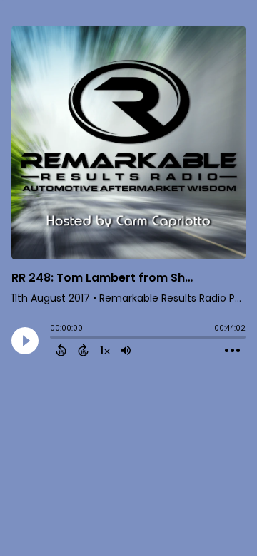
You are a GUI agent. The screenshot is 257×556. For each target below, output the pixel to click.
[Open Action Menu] (232, 350)
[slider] (53, 338)
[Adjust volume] (126, 350)
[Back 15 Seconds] (61, 350)
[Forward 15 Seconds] (83, 350)
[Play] (25, 340)
